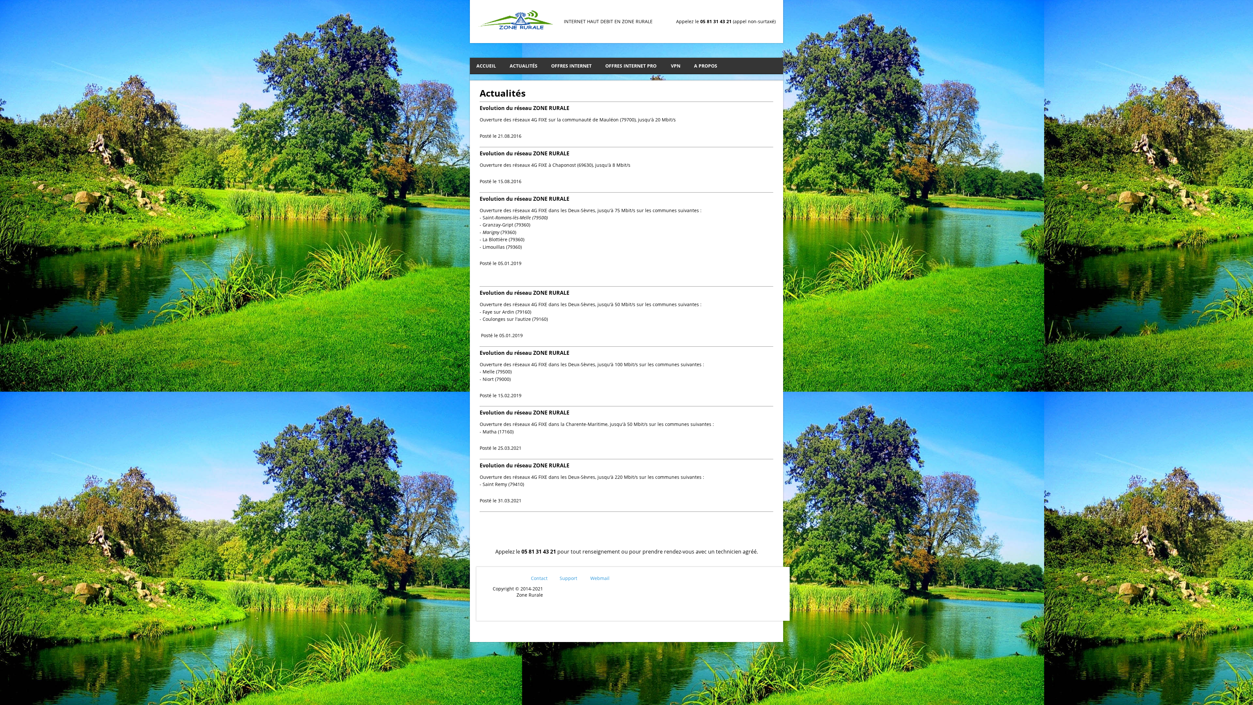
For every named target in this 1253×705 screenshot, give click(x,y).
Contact (539, 578)
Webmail (600, 578)
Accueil (486, 66)
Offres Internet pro (631, 66)
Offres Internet (571, 66)
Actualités (523, 66)
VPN (675, 66)
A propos (705, 66)
